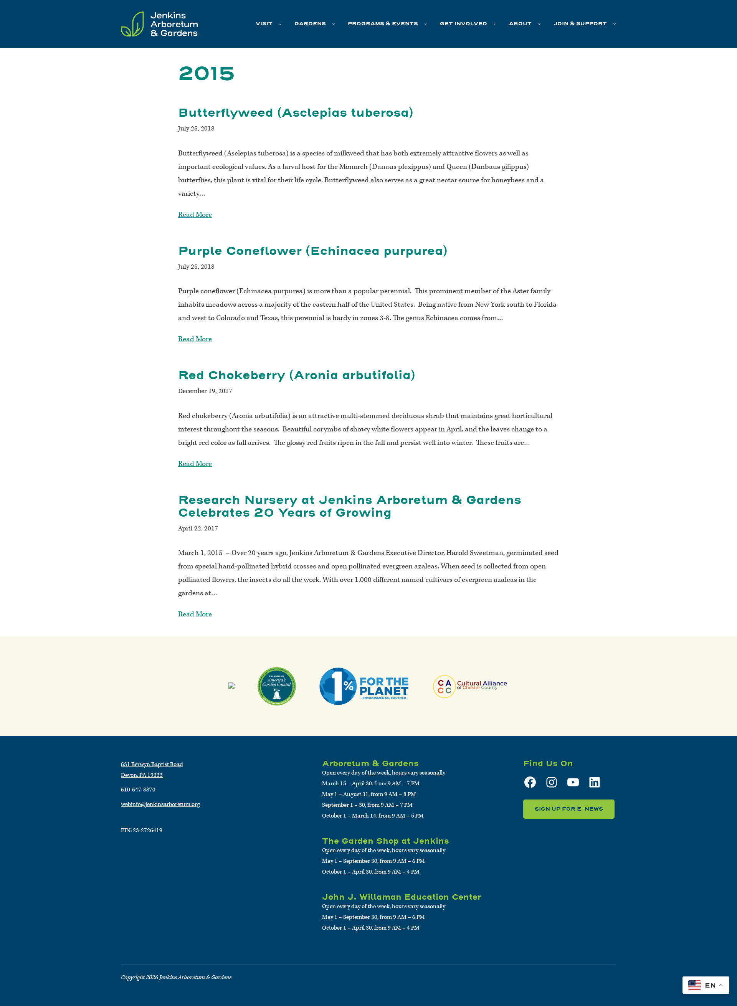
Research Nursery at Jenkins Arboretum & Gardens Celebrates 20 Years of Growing (349, 506)
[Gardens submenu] (333, 23)
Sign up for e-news (569, 809)
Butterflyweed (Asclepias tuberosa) (295, 112)
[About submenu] (539, 23)
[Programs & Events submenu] (425, 23)
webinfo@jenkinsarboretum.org (160, 804)
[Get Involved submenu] (494, 23)
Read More (195, 215)
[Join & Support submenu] (614, 23)
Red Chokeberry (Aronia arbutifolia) (296, 375)
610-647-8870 (138, 789)
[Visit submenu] (280, 23)
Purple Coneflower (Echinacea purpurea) (313, 250)
